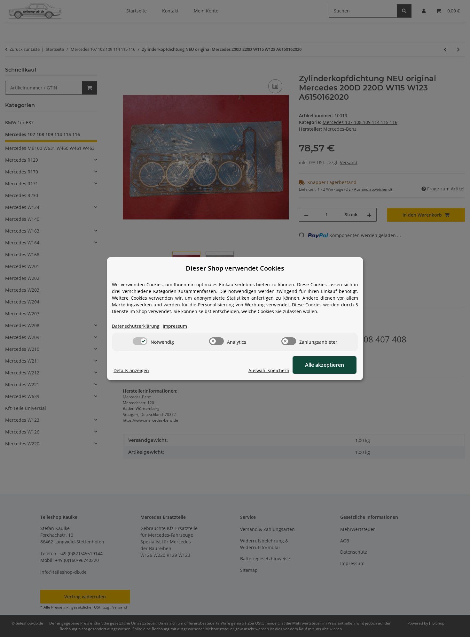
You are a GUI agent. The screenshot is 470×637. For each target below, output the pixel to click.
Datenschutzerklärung (136, 326)
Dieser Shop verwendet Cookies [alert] (235, 268)
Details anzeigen (131, 370)
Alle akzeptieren (324, 364)
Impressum (175, 326)
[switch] (140, 341)
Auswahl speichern (268, 370)
